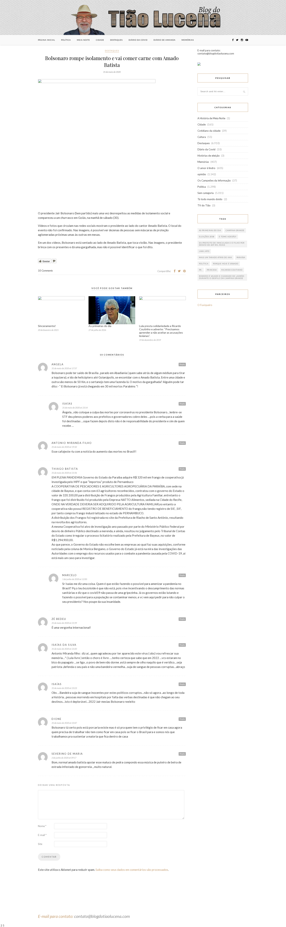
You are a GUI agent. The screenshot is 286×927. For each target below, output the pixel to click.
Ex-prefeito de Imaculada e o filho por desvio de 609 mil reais (222, 244)
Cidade (100, 40)
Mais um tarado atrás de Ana (215, 257)
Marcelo (69, 575)
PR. (200, 270)
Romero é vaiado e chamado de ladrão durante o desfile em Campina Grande (221, 277)
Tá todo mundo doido (209, 199)
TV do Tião (204, 205)
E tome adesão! (227, 237)
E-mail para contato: (56, 916)
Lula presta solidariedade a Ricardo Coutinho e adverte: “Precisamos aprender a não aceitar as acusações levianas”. (161, 330)
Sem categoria (205, 193)
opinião (201, 174)
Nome (42, 826)
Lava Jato (204, 251)
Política (66, 40)
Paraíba (241, 257)
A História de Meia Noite (211, 118)
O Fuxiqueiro (204, 305)
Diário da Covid (138, 40)
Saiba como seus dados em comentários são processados (132, 869)
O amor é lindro (206, 168)
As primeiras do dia (100, 326)
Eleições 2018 (206, 237)
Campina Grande (235, 230)
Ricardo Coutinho (231, 270)
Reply (182, 364)
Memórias (188, 40)
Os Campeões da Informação (214, 180)
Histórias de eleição (208, 155)
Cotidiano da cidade (208, 130)
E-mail (42, 835)
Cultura (201, 136)
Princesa (212, 270)
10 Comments (45, 270)
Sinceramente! (47, 326)
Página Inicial (46, 40)
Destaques (116, 40)
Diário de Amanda (164, 40)
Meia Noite (83, 40)
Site (40, 844)
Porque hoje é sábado (225, 264)
